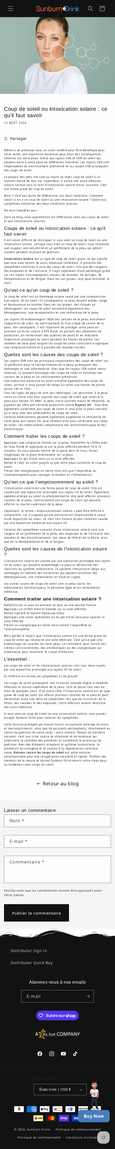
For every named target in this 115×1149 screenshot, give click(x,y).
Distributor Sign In (29, 950)
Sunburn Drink (38, 1129)
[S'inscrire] (88, 996)
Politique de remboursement (78, 1129)
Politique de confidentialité (39, 1137)
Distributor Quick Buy (32, 962)
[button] (11, 8)
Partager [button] (18, 138)
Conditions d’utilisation (84, 1137)
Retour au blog (61, 783)
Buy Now (94, 1116)
